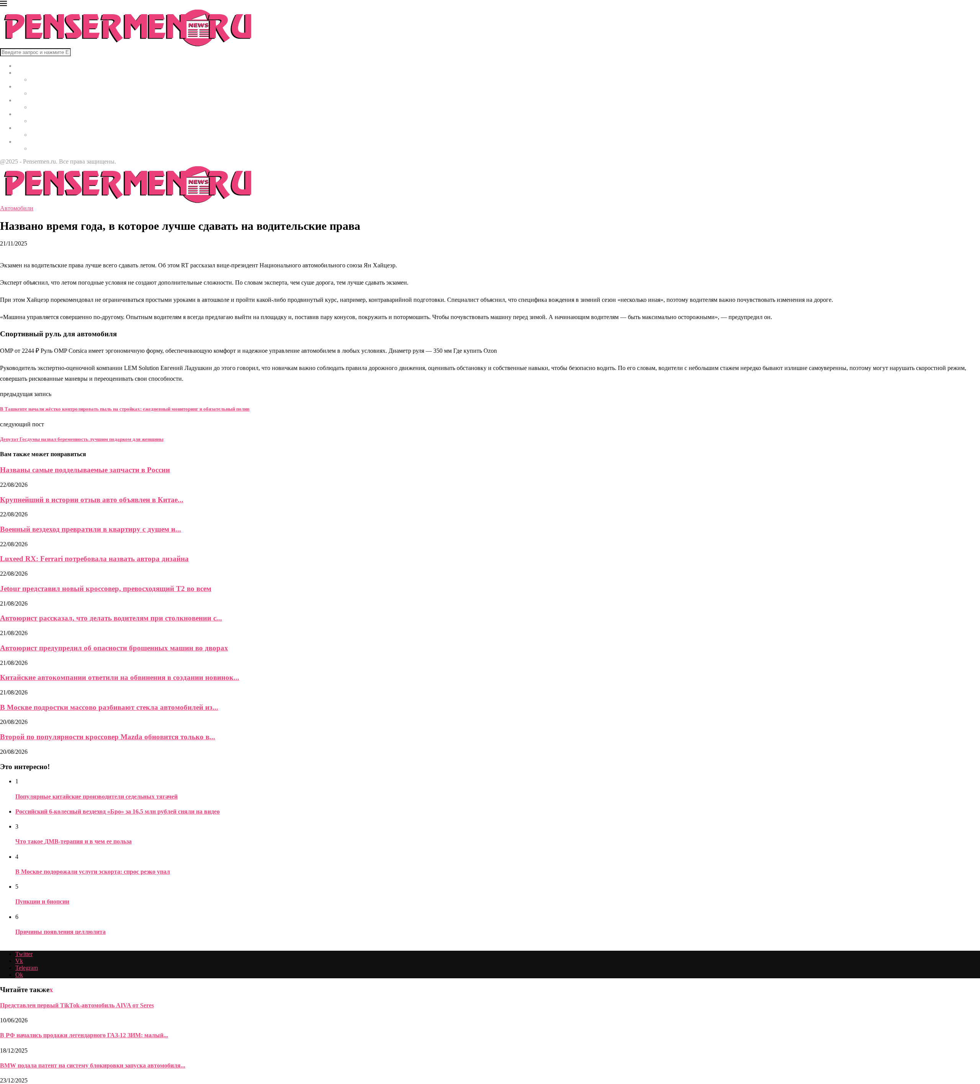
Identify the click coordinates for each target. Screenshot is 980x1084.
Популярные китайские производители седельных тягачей (96, 796)
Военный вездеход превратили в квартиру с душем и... (90, 529)
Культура (27, 86)
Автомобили (32, 127)
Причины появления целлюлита (60, 931)
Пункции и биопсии (42, 901)
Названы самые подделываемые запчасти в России (85, 470)
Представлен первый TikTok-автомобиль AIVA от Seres (77, 1005)
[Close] (3, 5)
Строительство (34, 114)
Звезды (24, 141)
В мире (24, 72)
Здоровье (27, 100)
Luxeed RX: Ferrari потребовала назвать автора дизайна (94, 559)
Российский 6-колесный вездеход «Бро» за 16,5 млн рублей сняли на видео (117, 811)
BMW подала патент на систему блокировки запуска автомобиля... (92, 1065)
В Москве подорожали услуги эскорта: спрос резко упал (92, 871)
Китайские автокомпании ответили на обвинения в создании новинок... (119, 677)
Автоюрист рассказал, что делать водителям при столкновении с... (111, 618)
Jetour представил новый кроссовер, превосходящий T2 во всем (105, 589)
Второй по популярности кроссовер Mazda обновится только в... (107, 737)
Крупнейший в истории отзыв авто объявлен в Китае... (91, 500)
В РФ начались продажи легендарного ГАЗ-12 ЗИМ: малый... (84, 1035)
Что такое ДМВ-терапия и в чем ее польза (73, 841)
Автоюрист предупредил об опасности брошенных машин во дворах (114, 648)
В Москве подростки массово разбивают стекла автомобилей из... (109, 707)
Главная (25, 65)
